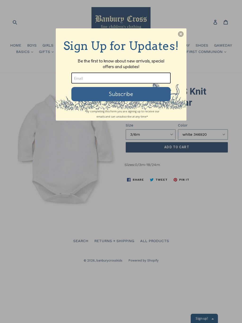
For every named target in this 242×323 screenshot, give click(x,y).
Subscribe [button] (121, 94)
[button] (181, 34)
